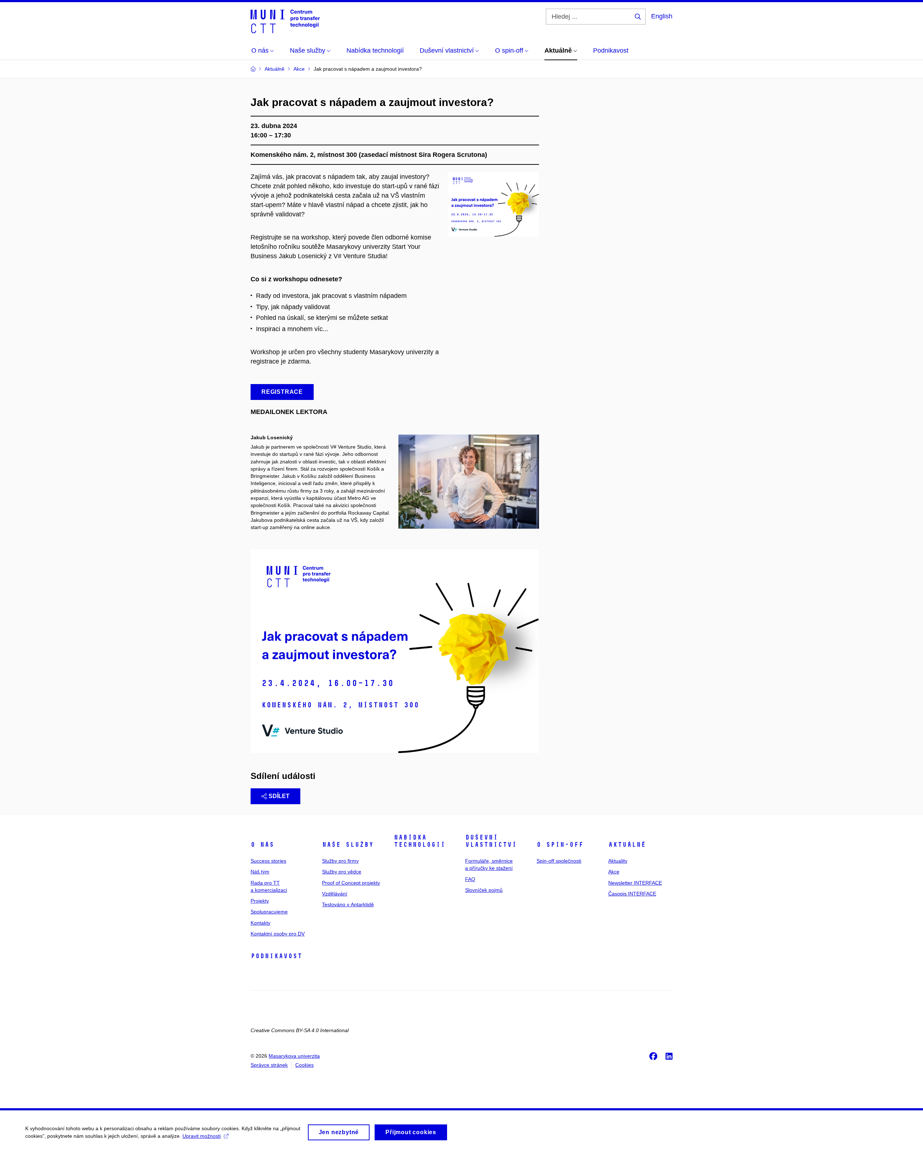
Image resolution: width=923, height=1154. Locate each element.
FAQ (470, 879)
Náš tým (260, 872)
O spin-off (559, 845)
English (661, 16)
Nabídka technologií (419, 841)
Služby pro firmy (340, 861)
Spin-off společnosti (558, 861)
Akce (613, 872)
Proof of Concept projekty (351, 883)
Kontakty (260, 923)
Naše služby (348, 845)
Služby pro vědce (341, 872)
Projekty (260, 901)
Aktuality (617, 861)
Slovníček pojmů (484, 890)
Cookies (304, 1065)
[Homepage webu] (285, 21)
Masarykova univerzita (294, 1056)
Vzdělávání (334, 894)
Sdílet (279, 796)
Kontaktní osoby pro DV (278, 934)
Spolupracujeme (269, 912)
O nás (262, 845)
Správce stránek (269, 1065)
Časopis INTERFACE (632, 894)
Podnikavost (276, 956)
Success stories (268, 861)
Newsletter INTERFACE (635, 883)
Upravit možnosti (201, 1136)
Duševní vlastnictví (491, 841)
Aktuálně (627, 845)
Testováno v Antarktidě (348, 904)
